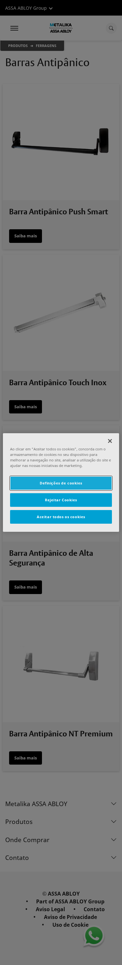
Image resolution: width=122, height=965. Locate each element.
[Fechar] (110, 441)
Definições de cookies (61, 483)
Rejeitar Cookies (61, 499)
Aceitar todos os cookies (61, 516)
